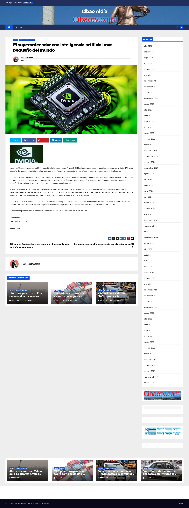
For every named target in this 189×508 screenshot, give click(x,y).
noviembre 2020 (151, 377)
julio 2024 (148, 179)
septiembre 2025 (151, 98)
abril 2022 (148, 336)
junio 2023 (148, 255)
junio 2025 (148, 116)
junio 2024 (148, 185)
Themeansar (45, 503)
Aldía (15, 40)
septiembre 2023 (151, 237)
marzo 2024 (149, 203)
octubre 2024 (149, 162)
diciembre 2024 (150, 150)
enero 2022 (149, 354)
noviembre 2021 (150, 365)
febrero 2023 (149, 278)
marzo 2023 (149, 272)
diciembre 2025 (150, 81)
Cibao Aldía (94, 11)
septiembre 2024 (151, 168)
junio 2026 (148, 52)
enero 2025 (149, 145)
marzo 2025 (149, 133)
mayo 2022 (148, 330)
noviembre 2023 (151, 226)
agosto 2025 (149, 104)
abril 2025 (148, 127)
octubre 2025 (149, 92)
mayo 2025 (148, 121)
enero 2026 (149, 75)
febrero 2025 (149, 139)
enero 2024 (149, 214)
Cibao (62, 290)
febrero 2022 (149, 348)
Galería (19, 27)
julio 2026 (148, 46)
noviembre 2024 (151, 156)
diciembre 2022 (150, 290)
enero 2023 (149, 284)
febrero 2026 (149, 69)
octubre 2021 (149, 371)
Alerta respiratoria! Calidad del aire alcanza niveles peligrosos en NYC (26, 296)
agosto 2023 (149, 243)
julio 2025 (148, 110)
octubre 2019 (149, 383)
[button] (177, 27)
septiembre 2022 (151, 307)
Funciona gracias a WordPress (16, 503)
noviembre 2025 (151, 87)
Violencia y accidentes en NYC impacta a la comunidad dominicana (114, 296)
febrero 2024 (149, 208)
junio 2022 (148, 325)
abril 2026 (148, 63)
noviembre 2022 (151, 296)
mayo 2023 (148, 261)
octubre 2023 (149, 232)
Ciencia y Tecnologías (26, 40)
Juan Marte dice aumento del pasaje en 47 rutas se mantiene (159, 474)
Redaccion (28, 57)
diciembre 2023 (150, 220)
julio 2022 (148, 319)
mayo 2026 (148, 58)
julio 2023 (148, 249)
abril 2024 (148, 197)
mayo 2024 (148, 191)
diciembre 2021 (150, 359)
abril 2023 (148, 267)
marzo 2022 (149, 342)
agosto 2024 (149, 174)
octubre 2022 (149, 301)
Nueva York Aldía (21, 290)
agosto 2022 (149, 313)
